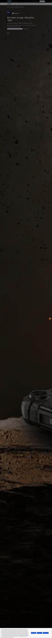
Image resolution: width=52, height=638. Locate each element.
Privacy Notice (26, 635)
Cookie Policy (21, 635)
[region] (26, 633)
